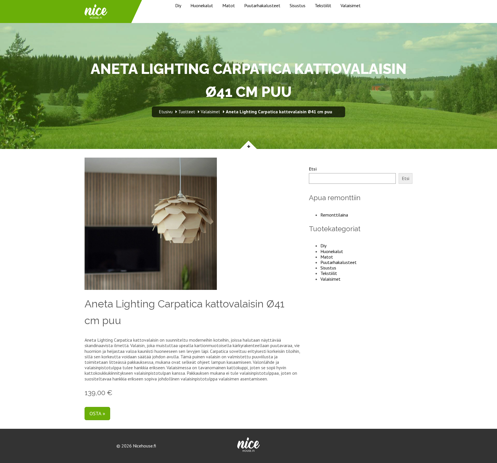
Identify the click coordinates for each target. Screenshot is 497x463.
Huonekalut (201, 5)
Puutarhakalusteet (262, 5)
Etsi (313, 169)
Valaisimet (351, 5)
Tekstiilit (323, 5)
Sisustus (297, 5)
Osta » (97, 413)
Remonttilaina (334, 215)
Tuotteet (186, 111)
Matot (228, 5)
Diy (178, 5)
